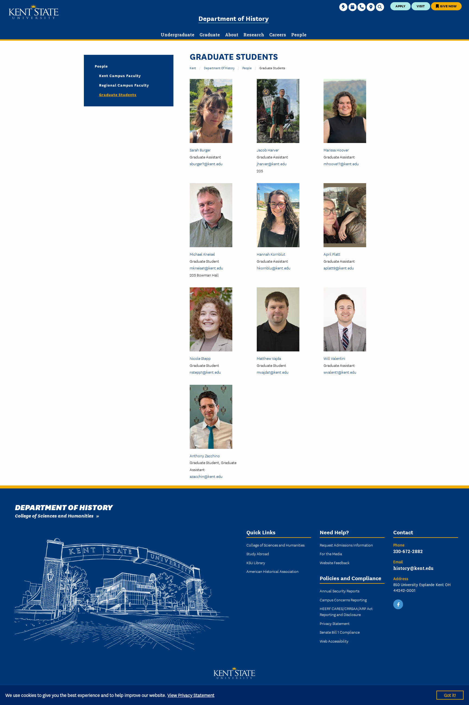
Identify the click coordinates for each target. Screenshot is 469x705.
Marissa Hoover (336, 150)
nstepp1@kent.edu (205, 372)
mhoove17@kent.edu (341, 164)
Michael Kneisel (202, 254)
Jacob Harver (268, 150)
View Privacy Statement (190, 694)
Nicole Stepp (200, 358)
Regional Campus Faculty (124, 84)
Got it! (450, 694)
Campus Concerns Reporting (343, 600)
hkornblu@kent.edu (273, 268)
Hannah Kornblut (271, 254)
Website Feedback (335, 563)
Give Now (448, 6)
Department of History (233, 18)
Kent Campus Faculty (120, 75)
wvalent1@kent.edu (340, 372)
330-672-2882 (408, 551)
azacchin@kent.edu (206, 476)
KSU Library (255, 563)
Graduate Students (118, 94)
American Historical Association (272, 571)
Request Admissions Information (346, 545)
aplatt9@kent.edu (339, 268)
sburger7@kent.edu (206, 164)
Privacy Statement (335, 623)
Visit (421, 6)
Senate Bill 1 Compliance (340, 632)
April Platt (332, 254)
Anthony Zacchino (205, 456)
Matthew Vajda (269, 358)
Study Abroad (257, 554)
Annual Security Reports (339, 591)
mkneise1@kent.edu (206, 268)
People (247, 67)
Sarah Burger (200, 150)
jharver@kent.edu (272, 164)
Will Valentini (334, 358)
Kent (193, 67)
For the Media (331, 554)
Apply (400, 6)
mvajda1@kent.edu (273, 372)
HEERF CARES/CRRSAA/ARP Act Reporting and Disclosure (346, 611)
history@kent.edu (413, 568)
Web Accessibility (334, 641)
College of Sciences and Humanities (54, 515)
